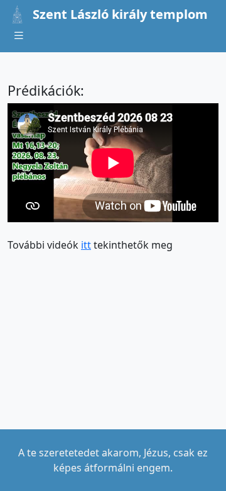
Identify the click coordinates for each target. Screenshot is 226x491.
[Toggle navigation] (19, 35)
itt (86, 245)
